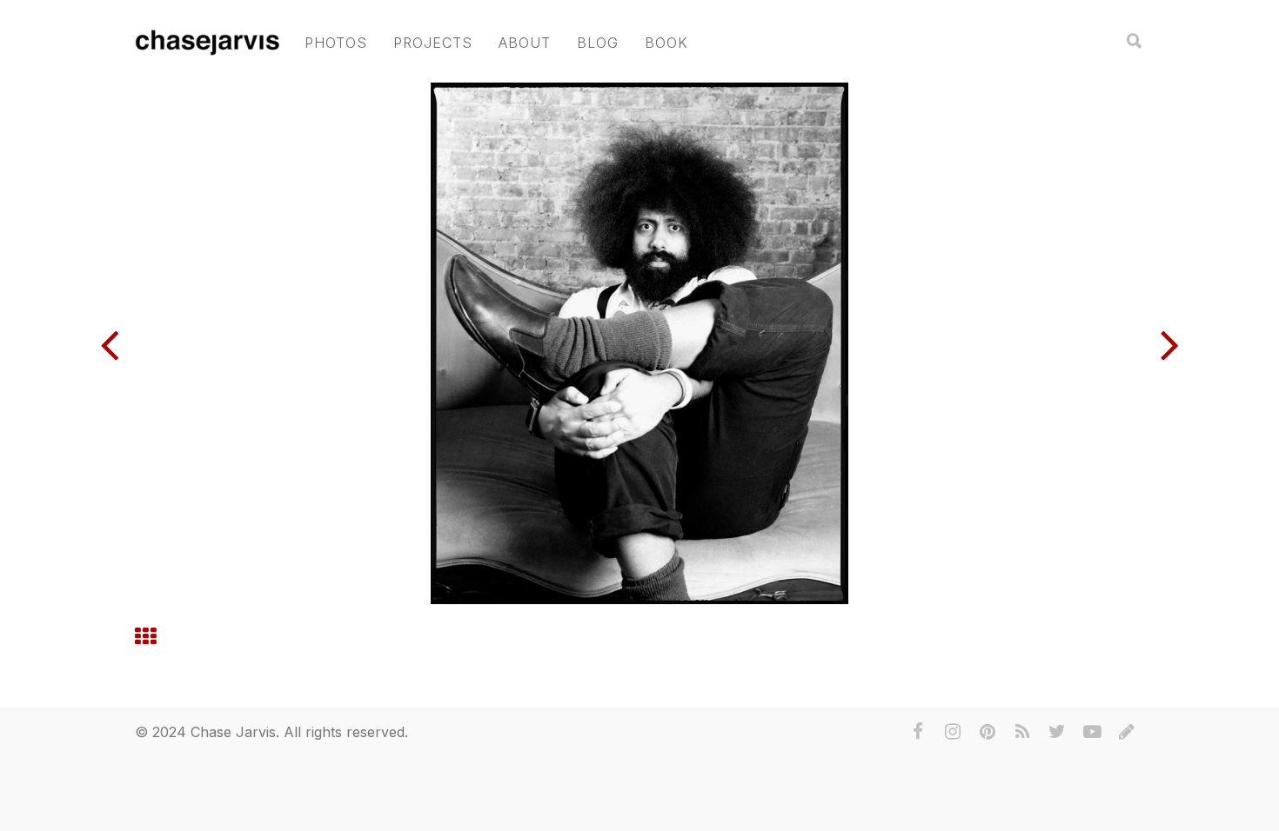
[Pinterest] (987, 732)
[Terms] (1126, 732)
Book (666, 42)
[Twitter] (1057, 732)
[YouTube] (1092, 732)
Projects (432, 42)
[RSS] (1022, 732)
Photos (336, 42)
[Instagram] (952, 732)
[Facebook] (918, 732)
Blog (598, 42)
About (525, 42)
